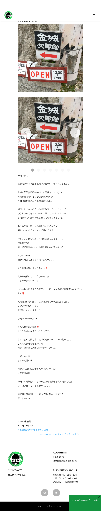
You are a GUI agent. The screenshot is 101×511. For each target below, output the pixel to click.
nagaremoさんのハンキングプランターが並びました (61, 434)
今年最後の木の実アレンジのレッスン (33, 430)
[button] (32, 170)
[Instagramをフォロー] (44, 492)
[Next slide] (75, 133)
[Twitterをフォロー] (56, 492)
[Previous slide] (26, 133)
